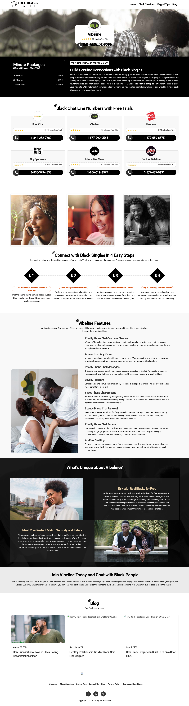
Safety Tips (81, 684)
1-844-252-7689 (41, 138)
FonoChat (37, 124)
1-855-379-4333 (41, 172)
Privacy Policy (114, 684)
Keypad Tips (163, 4)
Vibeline (94, 124)
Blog (174, 4)
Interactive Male (94, 159)
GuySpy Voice (38, 159)
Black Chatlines (147, 4)
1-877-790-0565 (97, 44)
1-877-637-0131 (154, 172)
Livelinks (151, 124)
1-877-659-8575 (154, 138)
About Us (53, 684)
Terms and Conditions (132, 684)
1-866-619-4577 (97, 172)
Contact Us (94, 684)
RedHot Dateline (151, 159)
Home (133, 4)
